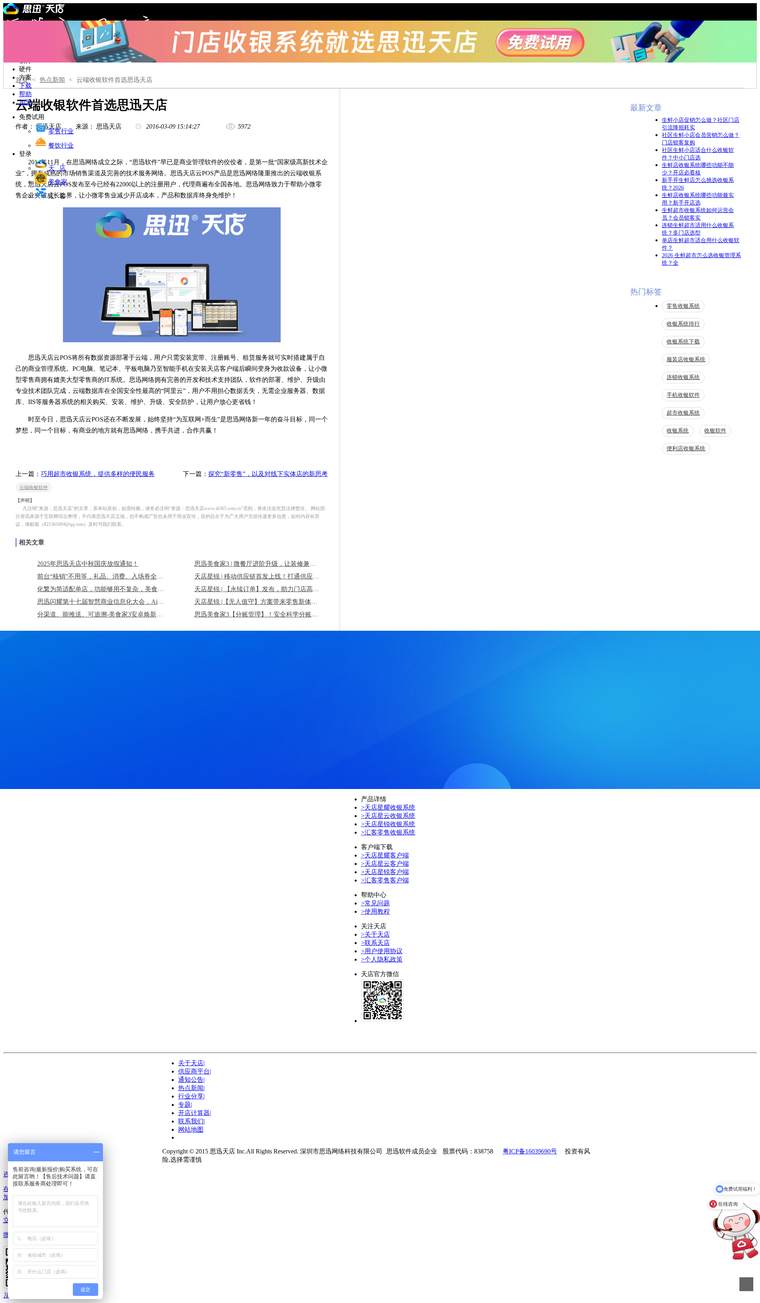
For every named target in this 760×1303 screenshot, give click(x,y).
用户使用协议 (382, 951)
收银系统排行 (683, 324)
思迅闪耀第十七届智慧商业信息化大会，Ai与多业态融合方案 (122, 601)
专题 (185, 1104)
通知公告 (191, 1079)
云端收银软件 (33, 487)
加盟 (25, 102)
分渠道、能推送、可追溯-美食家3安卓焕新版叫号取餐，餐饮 (122, 614)
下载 (25, 85)
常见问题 (375, 903)
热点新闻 (52, 79)
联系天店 (375, 942)
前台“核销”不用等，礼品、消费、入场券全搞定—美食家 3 (118, 576)
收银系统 (678, 431)
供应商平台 (194, 1071)
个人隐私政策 (382, 959)
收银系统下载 (683, 342)
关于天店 (375, 934)
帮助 (25, 94)
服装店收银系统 (686, 359)
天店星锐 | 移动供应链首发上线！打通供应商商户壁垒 (269, 576)
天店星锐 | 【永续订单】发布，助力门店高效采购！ (266, 589)
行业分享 (191, 1096)
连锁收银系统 (683, 377)
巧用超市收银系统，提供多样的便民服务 (98, 473)
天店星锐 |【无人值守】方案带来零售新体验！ (259, 601)
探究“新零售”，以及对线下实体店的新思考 (268, 473)
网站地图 (190, 1129)
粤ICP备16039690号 (530, 1151)
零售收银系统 (683, 306)
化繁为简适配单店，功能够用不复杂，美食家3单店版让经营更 (124, 589)
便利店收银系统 (686, 448)
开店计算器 (194, 1113)
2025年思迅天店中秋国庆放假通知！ (88, 563)
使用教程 (375, 911)
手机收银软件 (683, 395)
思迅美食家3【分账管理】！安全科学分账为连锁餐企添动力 (278, 614)
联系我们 (190, 1121)
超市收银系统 (683, 413)
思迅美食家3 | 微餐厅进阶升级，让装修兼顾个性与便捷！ (274, 563)
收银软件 (715, 431)
